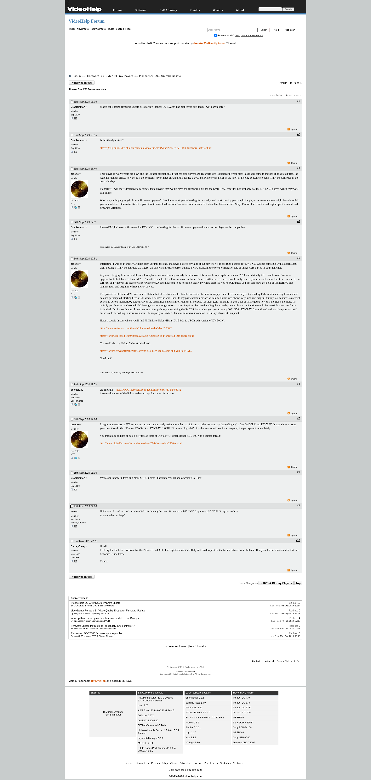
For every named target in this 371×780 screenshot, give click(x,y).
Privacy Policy (159, 763)
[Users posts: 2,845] (72, 208)
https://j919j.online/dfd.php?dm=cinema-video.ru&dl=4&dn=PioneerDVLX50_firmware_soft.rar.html (156, 148)
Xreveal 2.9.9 (192, 722)
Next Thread (196, 646)
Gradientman (78, 107)
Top (298, 583)
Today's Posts (98, 29)
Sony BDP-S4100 (242, 727)
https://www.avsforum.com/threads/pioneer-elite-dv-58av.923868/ (136, 328)
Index (72, 29)
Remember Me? (226, 35)
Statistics (225, 763)
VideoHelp (270, 661)
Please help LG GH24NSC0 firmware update (95, 602)
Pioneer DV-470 (241, 697)
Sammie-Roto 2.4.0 (196, 702)
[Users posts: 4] (72, 119)
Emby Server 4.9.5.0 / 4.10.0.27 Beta (205, 717)
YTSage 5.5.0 (193, 742)
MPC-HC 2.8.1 (145, 743)
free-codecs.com (191, 769)
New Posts (83, 29)
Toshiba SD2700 (242, 712)
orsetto (75, 174)
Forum (117, 10)
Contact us (142, 763)
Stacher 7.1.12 (193, 727)
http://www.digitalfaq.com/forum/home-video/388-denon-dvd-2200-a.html (141, 443)
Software (140, 10)
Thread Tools (275, 95)
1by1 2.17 (191, 732)
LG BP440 (238, 732)
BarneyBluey (78, 546)
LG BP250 (238, 717)
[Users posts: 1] (72, 527)
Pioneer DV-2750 (242, 707)
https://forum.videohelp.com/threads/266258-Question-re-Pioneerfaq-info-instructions (147, 335)
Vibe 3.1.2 (191, 737)
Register (290, 29)
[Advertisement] (185, 56)
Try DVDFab (98, 680)
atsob (74, 511)
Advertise (185, 763)
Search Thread (292, 95)
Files (128, 29)
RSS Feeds (211, 763)
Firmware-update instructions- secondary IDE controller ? (102, 625)
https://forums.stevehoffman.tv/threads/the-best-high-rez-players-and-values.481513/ (146, 350)
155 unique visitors (113, 712)
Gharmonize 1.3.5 (195, 697)
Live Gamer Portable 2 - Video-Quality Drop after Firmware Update (108, 610)
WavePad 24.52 (194, 707)
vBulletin (191, 672)
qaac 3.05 (143, 705)
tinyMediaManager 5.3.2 (150, 738)
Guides (195, 10)
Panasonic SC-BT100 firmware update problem (97, 633)
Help (276, 29)
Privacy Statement (286, 661)
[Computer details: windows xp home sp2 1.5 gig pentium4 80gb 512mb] (75, 405)
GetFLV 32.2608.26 (148, 720)
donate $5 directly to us (209, 43)
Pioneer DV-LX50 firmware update (160, 75)
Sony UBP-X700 (241, 737)
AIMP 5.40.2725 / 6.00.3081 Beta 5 (156, 710)
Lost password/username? (249, 35)
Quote (294, 129)
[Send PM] (75, 119)
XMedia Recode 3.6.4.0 (198, 712)
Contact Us (257, 661)
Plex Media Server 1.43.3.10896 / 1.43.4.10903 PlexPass (155, 699)
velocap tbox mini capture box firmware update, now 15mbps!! (105, 618)
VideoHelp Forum (87, 21)
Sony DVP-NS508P (243, 722)
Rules (111, 29)
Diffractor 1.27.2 (146, 715)
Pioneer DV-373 (241, 702)
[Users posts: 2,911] (72, 405)
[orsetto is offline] (83, 189)
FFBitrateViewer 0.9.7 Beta (152, 725)
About (173, 763)
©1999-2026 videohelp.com (186, 776)
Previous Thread (177, 646)
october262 (77, 389)
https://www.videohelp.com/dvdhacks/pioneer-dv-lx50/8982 (148, 389)
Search (120, 29)
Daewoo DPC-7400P (244, 742)
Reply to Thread (82, 82)
